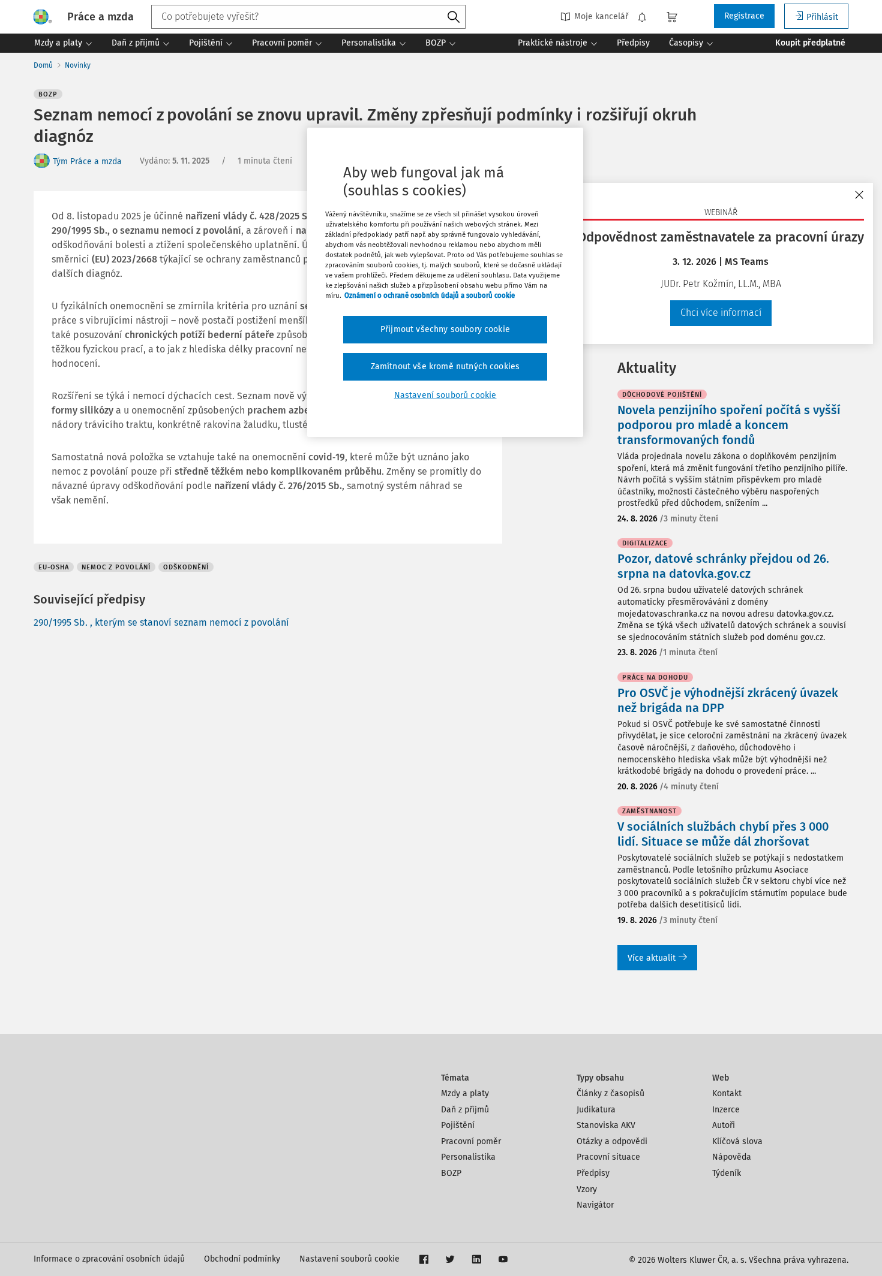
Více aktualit (652, 958)
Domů (43, 65)
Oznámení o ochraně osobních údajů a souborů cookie (429, 295)
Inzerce (726, 1110)
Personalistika (468, 1157)
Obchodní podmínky (242, 1259)
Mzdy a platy (465, 1093)
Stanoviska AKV (606, 1125)
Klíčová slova (737, 1141)
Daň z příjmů (465, 1110)
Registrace (744, 16)
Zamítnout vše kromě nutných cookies (445, 366)
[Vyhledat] (453, 17)
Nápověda (731, 1157)
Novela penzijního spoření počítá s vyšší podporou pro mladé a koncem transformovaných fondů (729, 425)
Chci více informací (720, 312)
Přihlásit (822, 17)
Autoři (723, 1125)
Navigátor (595, 1205)
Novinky (78, 65)
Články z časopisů (610, 1093)
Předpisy (593, 1173)
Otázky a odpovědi (612, 1141)
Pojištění (458, 1125)
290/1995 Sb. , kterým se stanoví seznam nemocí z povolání (161, 622)
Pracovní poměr (471, 1141)
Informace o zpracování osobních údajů (109, 1259)
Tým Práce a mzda (87, 161)
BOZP (451, 1173)
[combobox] (308, 17)
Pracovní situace (608, 1157)
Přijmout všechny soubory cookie (445, 329)
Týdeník (726, 1173)
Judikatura (596, 1110)
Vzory (587, 1189)
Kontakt (727, 1093)
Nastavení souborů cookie (349, 1259)
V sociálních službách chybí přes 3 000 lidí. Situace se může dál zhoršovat (723, 834)
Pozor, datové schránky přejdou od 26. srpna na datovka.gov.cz (723, 566)
